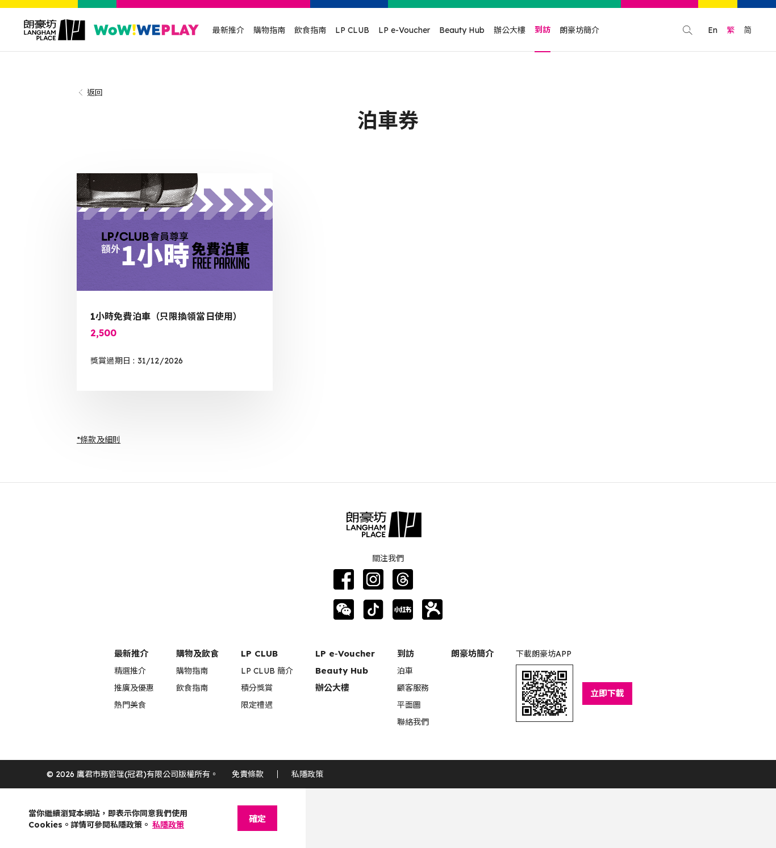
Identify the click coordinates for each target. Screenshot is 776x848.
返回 (95, 92)
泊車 (405, 671)
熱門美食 (130, 705)
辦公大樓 (509, 30)
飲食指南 (310, 30)
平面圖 (409, 705)
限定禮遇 (257, 705)
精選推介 (130, 671)
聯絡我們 (413, 722)
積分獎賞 (257, 688)
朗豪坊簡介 (579, 30)
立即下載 (607, 693)
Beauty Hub (462, 30)
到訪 (542, 29)
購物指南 (269, 30)
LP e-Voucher (404, 30)
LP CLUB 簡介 (267, 671)
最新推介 (228, 30)
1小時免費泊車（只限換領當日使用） (166, 316)
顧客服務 (413, 688)
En (712, 30)
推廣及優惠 (134, 688)
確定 (257, 818)
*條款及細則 (98, 440)
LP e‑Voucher (345, 653)
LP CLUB (352, 30)
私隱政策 (307, 774)
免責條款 (248, 774)
